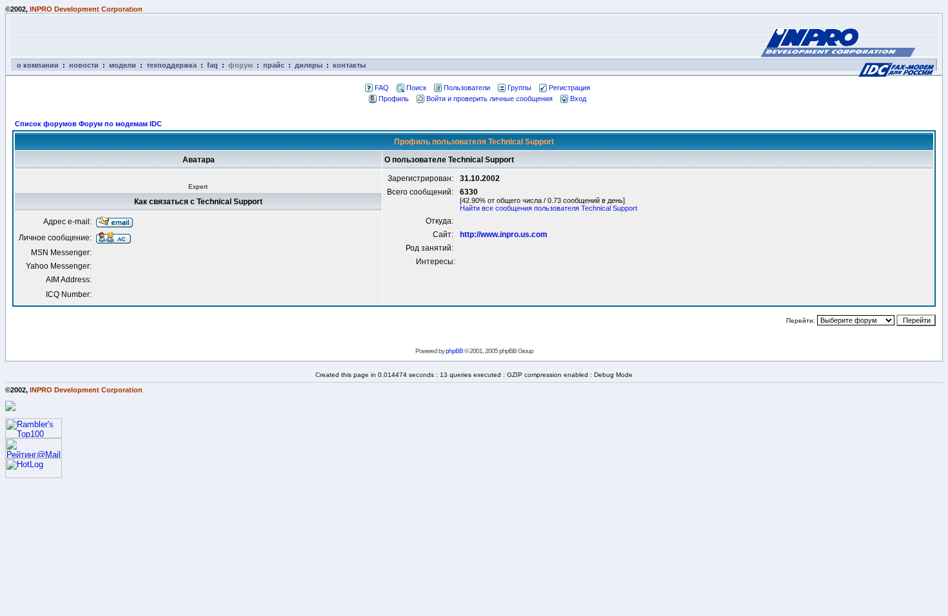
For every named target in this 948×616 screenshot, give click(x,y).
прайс (273, 65)
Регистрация (569, 87)
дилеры (308, 65)
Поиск (416, 87)
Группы (519, 87)
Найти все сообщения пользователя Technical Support (548, 208)
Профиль (394, 98)
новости (84, 65)
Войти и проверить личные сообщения (489, 98)
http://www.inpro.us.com (504, 234)
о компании (38, 65)
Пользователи (467, 87)
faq (212, 65)
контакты (349, 65)
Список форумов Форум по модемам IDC (88, 124)
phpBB (454, 350)
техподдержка (171, 65)
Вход (578, 98)
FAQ (382, 87)
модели (122, 65)
